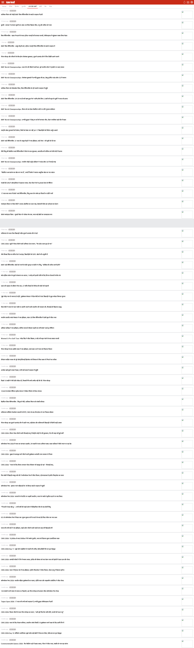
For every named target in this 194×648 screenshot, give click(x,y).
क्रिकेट (17, 6)
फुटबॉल (24, 6)
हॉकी (40, 6)
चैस (45, 6)
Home (4, 6)
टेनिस (10, 6)
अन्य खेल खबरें (32, 6)
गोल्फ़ (50, 6)
